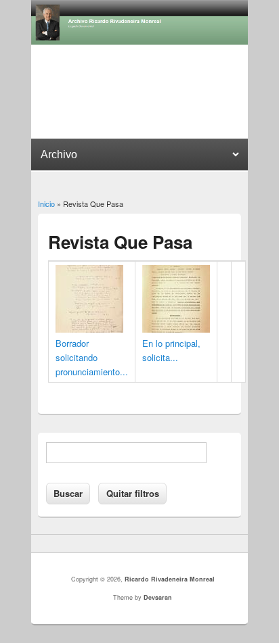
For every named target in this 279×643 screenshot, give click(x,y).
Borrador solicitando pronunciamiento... (92, 357)
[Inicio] (139, 40)
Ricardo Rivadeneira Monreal (170, 579)
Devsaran (158, 597)
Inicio (46, 203)
